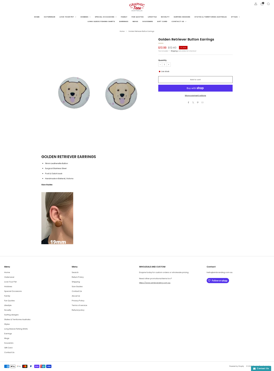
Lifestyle (152, 17)
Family (124, 17)
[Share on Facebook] (188, 102)
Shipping (174, 51)
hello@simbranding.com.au (219, 272)
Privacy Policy (78, 300)
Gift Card (162, 21)
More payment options (195, 95)
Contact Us (178, 21)
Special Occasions (104, 17)
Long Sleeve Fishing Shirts (101, 21)
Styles (234, 17)
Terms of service (79, 305)
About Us (76, 296)
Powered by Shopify (236, 366)
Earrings (123, 21)
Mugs (135, 21)
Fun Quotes (138, 17)
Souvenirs (147, 21)
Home (37, 17)
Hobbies (84, 17)
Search (75, 272)
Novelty (165, 17)
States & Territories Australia (211, 17)
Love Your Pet (67, 17)
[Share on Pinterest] (197, 102)
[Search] (268, 3)
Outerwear (49, 17)
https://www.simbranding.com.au (154, 282)
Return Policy (78, 277)
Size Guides (77, 286)
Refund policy (78, 310)
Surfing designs (182, 17)
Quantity (162, 60)
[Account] (255, 3)
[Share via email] (202, 102)
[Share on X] (193, 102)
